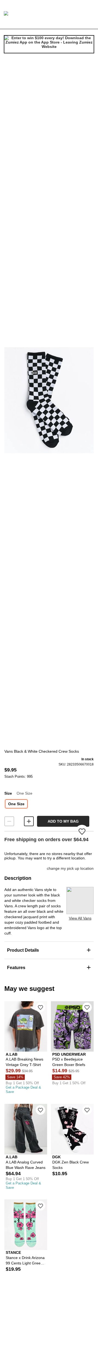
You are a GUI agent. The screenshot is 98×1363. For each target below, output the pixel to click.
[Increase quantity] (29, 821)
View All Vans (80, 918)
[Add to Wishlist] (40, 1007)
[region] (49, 400)
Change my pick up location (70, 868)
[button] (49, 400)
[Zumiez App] (49, 44)
